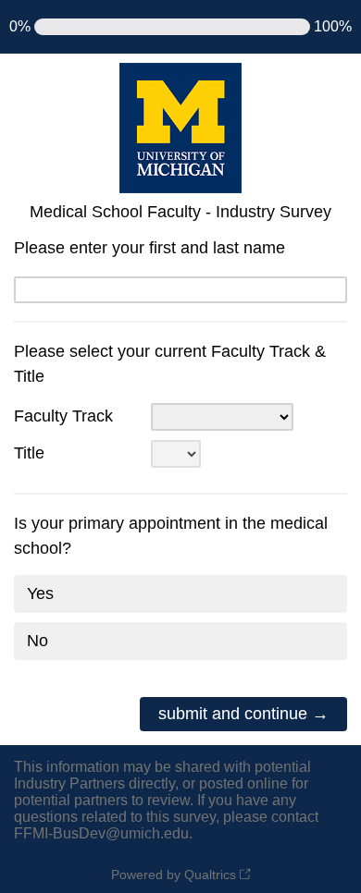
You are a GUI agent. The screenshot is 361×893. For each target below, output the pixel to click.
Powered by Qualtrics (173, 874)
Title (29, 453)
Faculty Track (63, 416)
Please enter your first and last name (149, 248)
